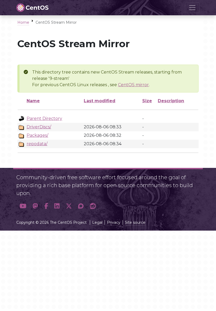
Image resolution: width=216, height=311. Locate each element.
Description (171, 100)
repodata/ (37, 143)
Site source (135, 222)
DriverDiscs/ (39, 126)
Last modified (99, 100)
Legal (97, 222)
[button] (23, 206)
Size (147, 100)
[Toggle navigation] (192, 7)
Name (33, 100)
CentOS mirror (133, 84)
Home (23, 22)
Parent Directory (44, 118)
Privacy (113, 222)
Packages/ (37, 135)
